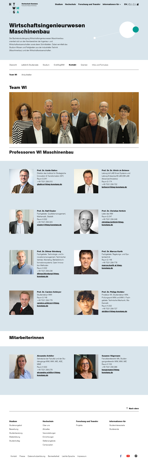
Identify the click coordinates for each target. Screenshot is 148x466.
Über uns (46, 425)
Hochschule (48, 421)
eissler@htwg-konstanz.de (49, 225)
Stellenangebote (49, 441)
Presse (22, 456)
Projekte (79, 425)
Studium (46, 65)
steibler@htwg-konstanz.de (114, 311)
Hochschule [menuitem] (70, 4)
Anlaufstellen (27, 74)
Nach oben (134, 408)
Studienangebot (15, 425)
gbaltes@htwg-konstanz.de (49, 184)
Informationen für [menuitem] (111, 4)
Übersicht (13, 65)
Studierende (114, 429)
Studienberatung (15, 433)
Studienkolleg (14, 441)
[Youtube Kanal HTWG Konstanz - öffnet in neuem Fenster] (128, 456)
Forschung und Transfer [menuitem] (89, 4)
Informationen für (117, 421)
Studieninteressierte (117, 425)
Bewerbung (13, 429)
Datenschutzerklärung (36, 456)
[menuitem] (138, 4)
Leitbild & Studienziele (30, 65)
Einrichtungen (48, 437)
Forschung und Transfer (87, 421)
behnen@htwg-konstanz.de (114, 187)
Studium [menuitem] (59, 4)
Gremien (84, 65)
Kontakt (73, 65)
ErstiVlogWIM (59, 65)
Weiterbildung (14, 437)
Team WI (13, 74)
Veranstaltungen (49, 433)
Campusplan (48, 445)
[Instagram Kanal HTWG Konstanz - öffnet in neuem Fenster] (136, 456)
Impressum (81, 456)
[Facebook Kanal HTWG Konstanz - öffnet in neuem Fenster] (121, 456)
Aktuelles (46, 429)
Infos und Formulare (100, 65)
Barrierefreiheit (53, 456)
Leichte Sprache (68, 456)
